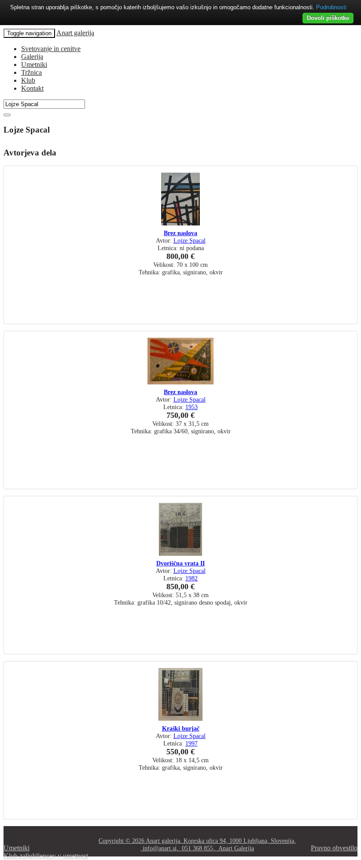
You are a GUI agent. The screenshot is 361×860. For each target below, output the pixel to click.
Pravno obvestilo (334, 848)
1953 (191, 406)
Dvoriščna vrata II (180, 563)
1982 (191, 578)
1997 (191, 743)
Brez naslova (180, 232)
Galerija (32, 56)
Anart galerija (75, 33)
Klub (28, 80)
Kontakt (32, 88)
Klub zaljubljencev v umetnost (46, 856)
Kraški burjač (180, 728)
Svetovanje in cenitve (51, 48)
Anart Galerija (236, 848)
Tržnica (31, 72)
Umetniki (34, 64)
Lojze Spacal (189, 240)
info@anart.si (160, 848)
